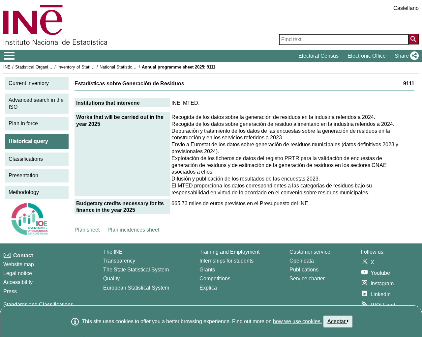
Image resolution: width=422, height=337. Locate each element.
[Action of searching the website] (413, 39)
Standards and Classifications (38, 304)
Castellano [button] (406, 8)
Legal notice (17, 273)
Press (10, 291)
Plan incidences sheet (133, 230)
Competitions (214, 278)
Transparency (119, 261)
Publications (303, 269)
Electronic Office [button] (366, 56)
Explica (208, 288)
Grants (207, 269)
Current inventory (29, 83)
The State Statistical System (136, 269)
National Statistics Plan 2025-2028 (133, 67)
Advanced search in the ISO (36, 103)
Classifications (26, 159)
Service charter (307, 278)
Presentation (23, 175)
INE (7, 67)
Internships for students (226, 261)
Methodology (24, 192)
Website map (18, 264)
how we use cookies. (297, 321)
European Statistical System (136, 288)
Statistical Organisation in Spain (45, 67)
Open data (301, 261)
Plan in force (23, 123)
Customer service (309, 252)
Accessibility (18, 282)
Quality (111, 278)
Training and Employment (229, 252)
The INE (113, 252)
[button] (405, 56)
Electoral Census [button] (318, 56)
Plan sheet (87, 230)
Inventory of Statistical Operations (90, 67)
